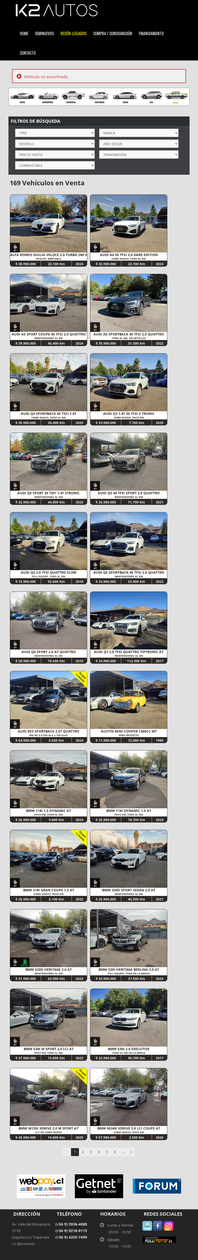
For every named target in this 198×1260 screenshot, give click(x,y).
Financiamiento (151, 33)
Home (24, 33)
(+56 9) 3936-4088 (71, 1224)
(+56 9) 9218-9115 (71, 1230)
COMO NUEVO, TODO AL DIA (129, 258)
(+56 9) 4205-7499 (71, 1237)
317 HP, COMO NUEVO (48, 1132)
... (123, 1152)
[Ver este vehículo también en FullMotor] (159, 1239)
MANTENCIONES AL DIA (49, 338)
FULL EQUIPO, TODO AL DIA (48, 576)
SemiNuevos (44, 33)
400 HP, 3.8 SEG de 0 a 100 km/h (48, 735)
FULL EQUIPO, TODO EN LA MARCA (129, 973)
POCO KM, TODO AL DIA (48, 814)
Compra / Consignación (112, 33)
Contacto (28, 53)
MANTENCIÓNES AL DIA (49, 973)
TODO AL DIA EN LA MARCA (128, 1052)
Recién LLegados (73, 33)
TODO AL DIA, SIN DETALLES (129, 338)
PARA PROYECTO (129, 735)
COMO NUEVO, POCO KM (129, 417)
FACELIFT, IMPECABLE (48, 258)
